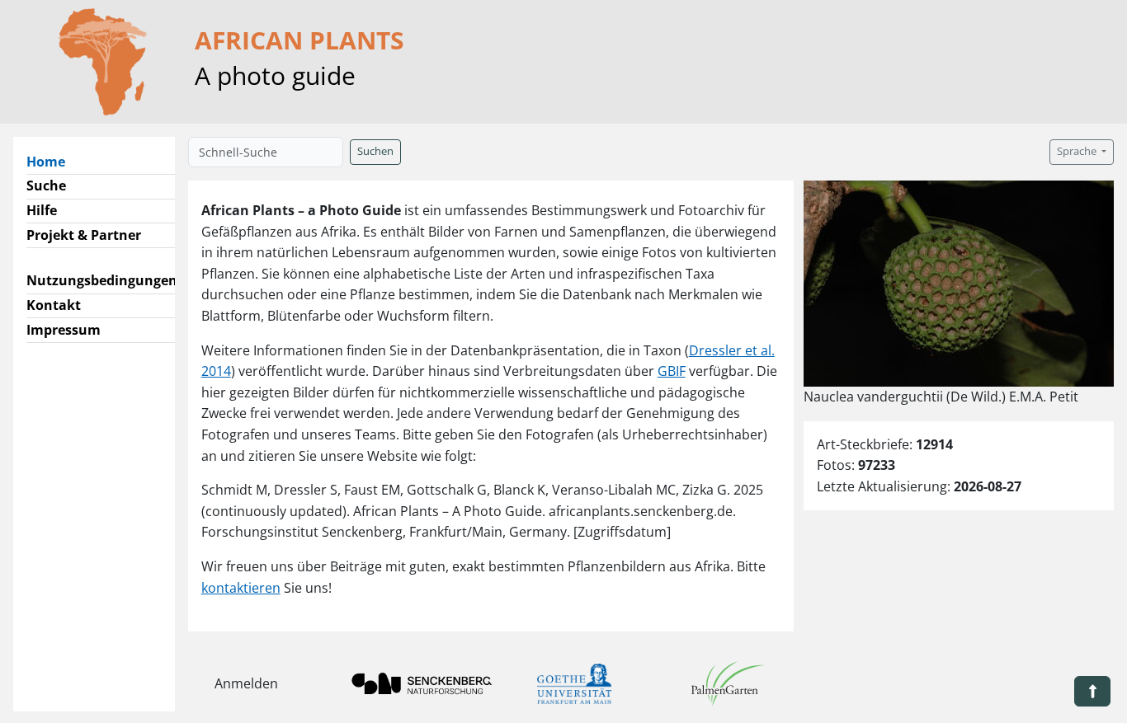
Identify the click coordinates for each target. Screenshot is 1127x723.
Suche (46, 185)
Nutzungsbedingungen (101, 280)
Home (52, 161)
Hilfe (41, 210)
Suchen (375, 151)
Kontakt (53, 305)
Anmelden (246, 683)
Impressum (63, 330)
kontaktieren (241, 588)
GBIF (672, 371)
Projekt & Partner (83, 235)
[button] (1092, 691)
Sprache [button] (1078, 151)
